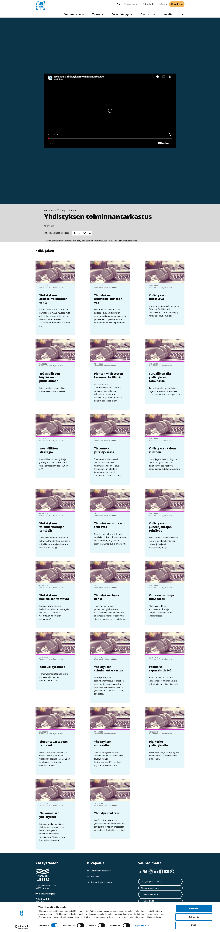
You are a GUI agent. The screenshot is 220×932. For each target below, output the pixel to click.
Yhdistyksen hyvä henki (106, 597)
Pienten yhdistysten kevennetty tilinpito (108, 375)
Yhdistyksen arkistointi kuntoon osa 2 (53, 298)
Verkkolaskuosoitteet (101, 870)
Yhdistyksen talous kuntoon (162, 450)
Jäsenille (175, 4)
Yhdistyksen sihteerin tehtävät (109, 525)
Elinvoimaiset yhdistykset (49, 815)
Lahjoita (163, 4)
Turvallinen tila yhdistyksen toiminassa (160, 377)
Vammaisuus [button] (73, 14)
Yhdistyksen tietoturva (157, 297)
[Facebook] (161, 871)
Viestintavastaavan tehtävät (53, 743)
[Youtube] (166, 871)
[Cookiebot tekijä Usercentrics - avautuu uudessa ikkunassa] (21, 927)
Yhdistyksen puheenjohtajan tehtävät (160, 526)
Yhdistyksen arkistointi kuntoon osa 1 (108, 298)
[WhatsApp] (172, 871)
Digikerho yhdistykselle (158, 743)
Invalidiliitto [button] (172, 14)
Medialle (95, 876)
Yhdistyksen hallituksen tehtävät (54, 597)
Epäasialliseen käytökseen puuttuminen (49, 377)
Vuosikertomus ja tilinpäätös (161, 597)
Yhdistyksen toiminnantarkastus (108, 668)
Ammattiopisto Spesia (101, 882)
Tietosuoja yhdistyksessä (104, 450)
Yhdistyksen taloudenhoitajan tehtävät (51, 526)
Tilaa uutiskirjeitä (149, 894)
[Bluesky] (145, 871)
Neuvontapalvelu (149, 888)
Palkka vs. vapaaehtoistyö (160, 668)
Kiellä (193, 925)
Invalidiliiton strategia (48, 450)
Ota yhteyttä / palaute (151, 881)
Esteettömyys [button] (121, 14)
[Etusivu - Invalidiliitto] (41, 5)
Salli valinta (194, 917)
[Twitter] (140, 871)
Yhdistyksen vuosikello (103, 743)
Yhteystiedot (149, 4)
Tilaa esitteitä (147, 900)
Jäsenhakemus (131, 4)
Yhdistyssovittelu (106, 813)
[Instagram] (151, 871)
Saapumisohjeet (47, 893)
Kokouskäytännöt (52, 667)
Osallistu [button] (146, 14)
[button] (74, 232)
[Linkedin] (156, 871)
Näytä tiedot (140, 925)
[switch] (80, 925)
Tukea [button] (96, 14)
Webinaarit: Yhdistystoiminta (60, 210)
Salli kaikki (193, 908)
